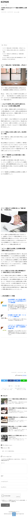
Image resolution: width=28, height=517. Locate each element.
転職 (6, 5)
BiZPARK (24, 375)
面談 (18, 12)
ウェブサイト (3, 487)
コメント (3, 462)
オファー (15, 12)
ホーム (2, 5)
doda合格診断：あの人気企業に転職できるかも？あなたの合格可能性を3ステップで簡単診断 (17, 301)
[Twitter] (4, 380)
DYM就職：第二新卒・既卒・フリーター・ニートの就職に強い (17, 315)
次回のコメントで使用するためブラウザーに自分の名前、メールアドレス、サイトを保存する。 (14, 501)
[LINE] (24, 380)
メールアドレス (4, 481)
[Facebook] (11, 380)
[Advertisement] (14, 29)
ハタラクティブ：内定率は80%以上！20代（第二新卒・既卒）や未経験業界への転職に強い (17, 327)
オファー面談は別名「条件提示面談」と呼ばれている (13, 48)
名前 (2, 475)
